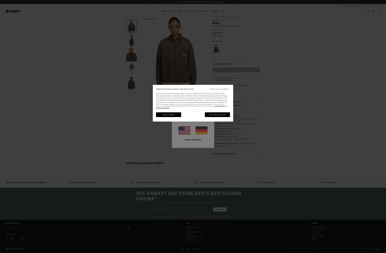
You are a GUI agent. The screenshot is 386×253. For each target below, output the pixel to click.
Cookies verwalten (168, 115)
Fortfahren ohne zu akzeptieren (219, 89)
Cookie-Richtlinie (219, 106)
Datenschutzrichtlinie (163, 108)
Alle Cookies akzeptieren (217, 115)
